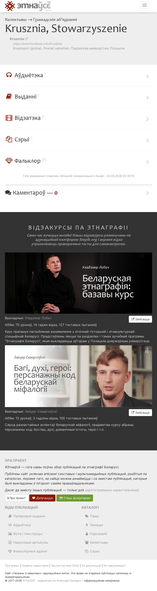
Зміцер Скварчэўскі (41, 411)
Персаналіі (98, 534)
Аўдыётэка (21, 525)
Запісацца (141, 319)
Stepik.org (88, 240)
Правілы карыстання (35, 565)
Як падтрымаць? (114, 565)
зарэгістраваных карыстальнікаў (111, 490)
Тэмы (94, 516)
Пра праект (17, 498)
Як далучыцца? (91, 565)
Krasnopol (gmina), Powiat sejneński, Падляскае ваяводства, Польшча (68, 48)
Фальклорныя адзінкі (29, 551)
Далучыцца (44, 498)
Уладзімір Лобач (38, 318)
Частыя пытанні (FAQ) (65, 565)
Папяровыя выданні (28, 516)
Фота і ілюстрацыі (27, 534)
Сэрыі (94, 551)
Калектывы (16, 19)
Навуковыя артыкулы (30, 542)
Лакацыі (96, 525)
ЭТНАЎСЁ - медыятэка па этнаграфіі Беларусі (52, 580)
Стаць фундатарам (76, 498)
